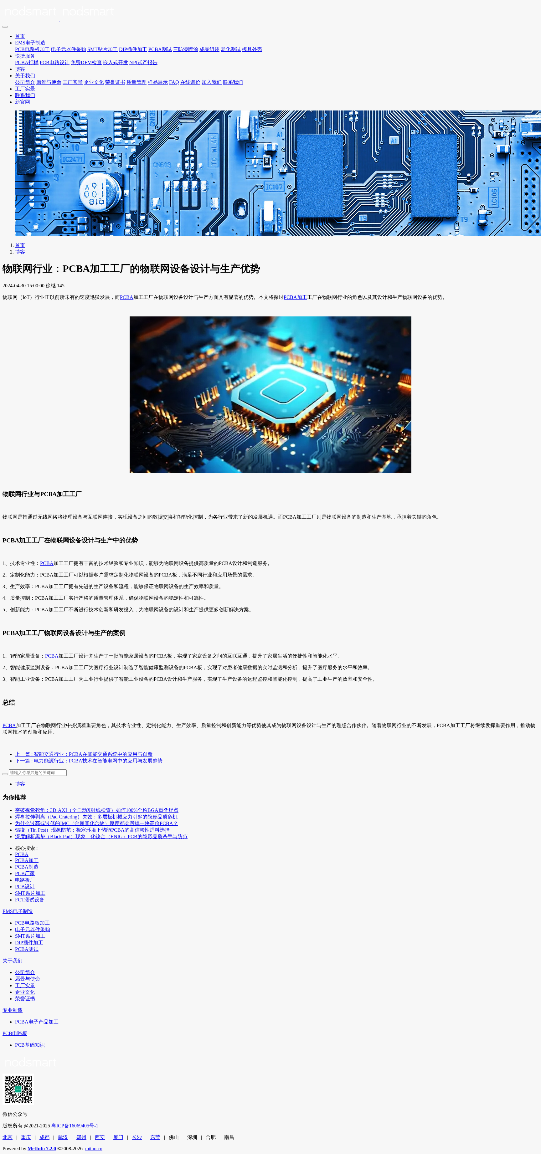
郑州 (81, 1137)
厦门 (118, 1137)
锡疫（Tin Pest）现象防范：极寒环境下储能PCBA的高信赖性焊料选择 (92, 830)
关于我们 (25, 75)
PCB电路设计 (55, 62)
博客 (20, 69)
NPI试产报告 (143, 62)
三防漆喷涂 (185, 49)
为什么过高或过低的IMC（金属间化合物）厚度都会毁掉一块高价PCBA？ (96, 823)
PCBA (126, 297)
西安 (100, 1137)
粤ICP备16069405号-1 (74, 1125)
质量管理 (136, 82)
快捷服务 (25, 56)
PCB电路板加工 (32, 49)
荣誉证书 (115, 82)
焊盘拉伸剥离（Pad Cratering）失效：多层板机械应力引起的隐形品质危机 (96, 816)
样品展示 (158, 82)
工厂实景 (73, 82)
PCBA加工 (295, 297)
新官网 (22, 102)
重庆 (26, 1137)
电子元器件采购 (68, 49)
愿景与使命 (48, 82)
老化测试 (231, 49)
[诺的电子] (270, 13)
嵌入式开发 (115, 62)
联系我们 (233, 82)
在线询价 (190, 82)
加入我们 (212, 82)
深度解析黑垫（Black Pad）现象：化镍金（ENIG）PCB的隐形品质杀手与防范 (101, 836)
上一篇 (83, 754)
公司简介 (25, 82)
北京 (8, 1137)
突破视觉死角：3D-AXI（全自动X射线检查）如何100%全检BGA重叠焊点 (96, 810)
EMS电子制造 (30, 42)
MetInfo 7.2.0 (42, 1148)
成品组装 (209, 49)
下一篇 (88, 760)
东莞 (155, 1137)
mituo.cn (93, 1148)
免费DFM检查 (86, 62)
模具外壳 (252, 49)
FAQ (174, 82)
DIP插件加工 (133, 49)
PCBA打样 (27, 62)
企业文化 (94, 82)
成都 (44, 1137)
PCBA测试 (160, 49)
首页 (20, 36)
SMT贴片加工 (102, 49)
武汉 (63, 1137)
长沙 (137, 1137)
